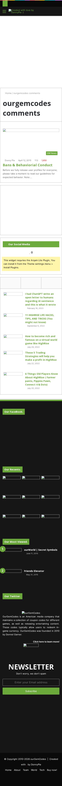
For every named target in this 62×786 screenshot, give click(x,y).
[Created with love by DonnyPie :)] (22, 11)
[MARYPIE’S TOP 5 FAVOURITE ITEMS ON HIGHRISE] (50, 523)
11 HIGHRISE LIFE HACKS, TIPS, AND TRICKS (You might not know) (39, 318)
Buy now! (52, 770)
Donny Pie (10, 160)
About (17, 770)
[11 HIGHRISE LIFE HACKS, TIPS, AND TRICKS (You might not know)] (13, 322)
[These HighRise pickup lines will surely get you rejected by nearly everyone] (12, 519)
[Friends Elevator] (12, 578)
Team (26, 770)
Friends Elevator (34, 571)
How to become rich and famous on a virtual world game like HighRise (41, 340)
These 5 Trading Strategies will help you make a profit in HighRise (41, 356)
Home (8, 93)
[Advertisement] (31, 50)
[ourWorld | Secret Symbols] (12, 557)
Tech (42, 770)
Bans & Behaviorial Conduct (28, 165)
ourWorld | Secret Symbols (40, 549)
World (34, 770)
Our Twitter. (12, 596)
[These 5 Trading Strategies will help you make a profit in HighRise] (13, 360)
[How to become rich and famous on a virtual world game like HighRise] (13, 341)
